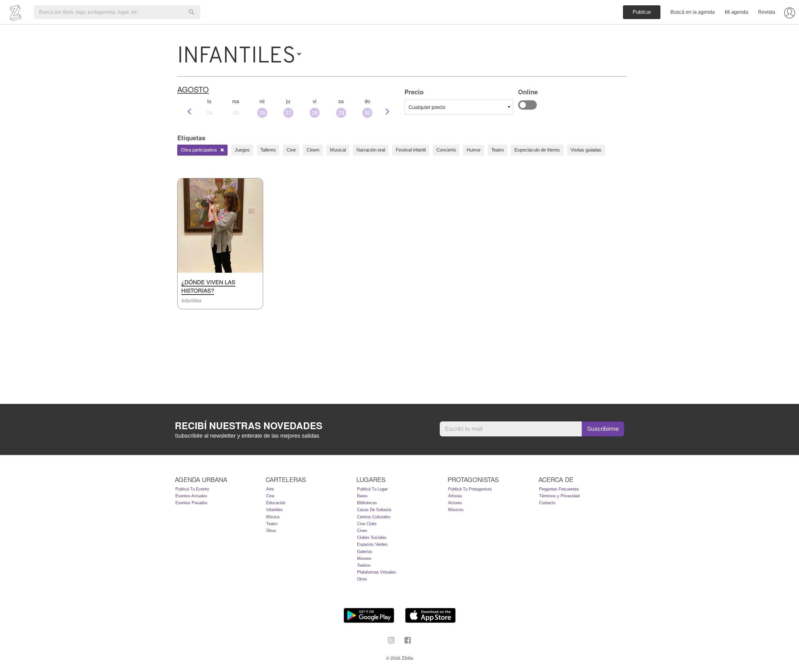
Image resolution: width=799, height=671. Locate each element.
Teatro (497, 149)
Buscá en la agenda (692, 12)
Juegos (242, 149)
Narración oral (370, 149)
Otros (271, 530)
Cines (362, 530)
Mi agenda (736, 12)
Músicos (455, 509)
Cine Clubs (367, 523)
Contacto (547, 502)
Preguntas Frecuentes (559, 489)
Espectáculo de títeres (537, 149)
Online (527, 105)
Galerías (364, 551)
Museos (364, 558)
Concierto (446, 149)
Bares (362, 496)
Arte (270, 489)
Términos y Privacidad (559, 496)
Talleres (268, 149)
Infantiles (274, 509)
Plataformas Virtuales (376, 572)
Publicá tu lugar (372, 489)
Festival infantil (411, 149)
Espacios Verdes (372, 544)
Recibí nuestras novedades (248, 425)
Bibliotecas (367, 502)
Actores (455, 502)
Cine (291, 149)
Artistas (455, 496)
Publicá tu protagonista (470, 489)
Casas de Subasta (374, 509)
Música (272, 516)
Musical (338, 149)
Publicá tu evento (192, 489)
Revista (766, 12)
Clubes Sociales (371, 537)
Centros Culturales (373, 516)
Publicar (642, 12)
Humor (474, 149)
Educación (275, 502)
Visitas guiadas (586, 149)
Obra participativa (199, 149)
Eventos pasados (191, 502)
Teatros (363, 565)
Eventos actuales (191, 496)
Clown (312, 149)
